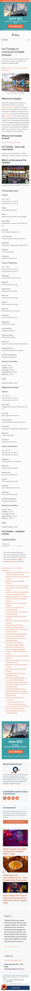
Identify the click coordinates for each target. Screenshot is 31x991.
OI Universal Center (8, 568)
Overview (9, 68)
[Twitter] (13, 798)
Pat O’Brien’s (5, 114)
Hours (21, 68)
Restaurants (6, 570)
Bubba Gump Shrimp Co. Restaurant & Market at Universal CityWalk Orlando (17, 599)
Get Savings (15, 26)
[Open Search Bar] (28, 40)
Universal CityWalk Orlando (11, 142)
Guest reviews (6, 70)
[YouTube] (17, 798)
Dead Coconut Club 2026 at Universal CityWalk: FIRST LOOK (15, 851)
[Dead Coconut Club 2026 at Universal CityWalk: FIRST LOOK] (15, 845)
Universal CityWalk (7, 107)
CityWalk (19, 568)
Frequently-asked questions (13, 960)
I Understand (15, 988)
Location (15, 68)
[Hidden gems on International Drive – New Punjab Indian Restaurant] (15, 871)
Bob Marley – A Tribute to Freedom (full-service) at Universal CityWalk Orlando (17, 588)
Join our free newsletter (15, 821)
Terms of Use (7, 946)
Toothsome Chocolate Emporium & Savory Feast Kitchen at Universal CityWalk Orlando (17, 684)
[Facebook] (4, 798)
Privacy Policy (15, 946)
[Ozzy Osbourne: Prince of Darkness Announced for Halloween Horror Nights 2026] (15, 891)
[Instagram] (9, 798)
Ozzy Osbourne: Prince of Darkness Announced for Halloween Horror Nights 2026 (15, 899)
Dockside (7, 116)
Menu (25, 68)
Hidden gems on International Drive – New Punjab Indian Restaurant (15, 877)
